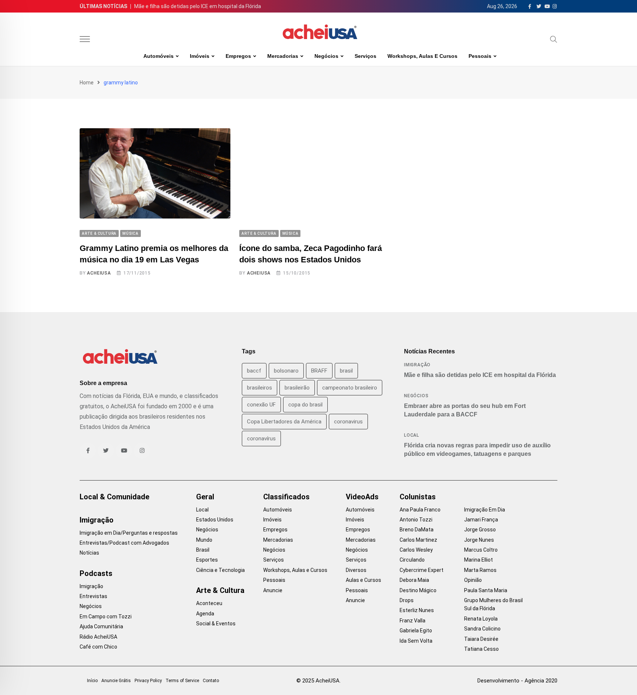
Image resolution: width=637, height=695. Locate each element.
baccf (254, 370)
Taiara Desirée (481, 639)
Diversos (356, 570)
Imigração (417, 364)
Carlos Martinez (418, 540)
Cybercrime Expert (421, 570)
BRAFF (319, 370)
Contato (211, 680)
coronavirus (348, 421)
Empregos (238, 56)
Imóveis (199, 56)
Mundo (204, 540)
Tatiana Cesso (481, 649)
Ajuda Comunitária (101, 626)
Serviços (365, 56)
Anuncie (272, 590)
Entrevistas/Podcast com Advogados (124, 543)
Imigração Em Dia (484, 510)
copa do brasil (305, 404)
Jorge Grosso (480, 529)
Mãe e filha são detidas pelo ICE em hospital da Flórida (197, 6)
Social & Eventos (216, 623)
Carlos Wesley (416, 550)
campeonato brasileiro (349, 387)
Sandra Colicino (482, 629)
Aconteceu (209, 603)
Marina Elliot (478, 560)
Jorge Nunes (479, 540)
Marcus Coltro (481, 550)
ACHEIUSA (99, 273)
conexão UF (261, 404)
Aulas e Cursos (363, 580)
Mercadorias (282, 56)
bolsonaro (286, 370)
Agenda (205, 614)
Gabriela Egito (416, 630)
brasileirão (297, 387)
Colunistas (418, 496)
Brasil (202, 550)
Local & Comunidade (114, 496)
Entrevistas (93, 596)
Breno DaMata (417, 529)
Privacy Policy (148, 680)
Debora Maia (414, 580)
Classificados (286, 496)
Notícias (89, 553)
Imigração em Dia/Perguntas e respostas (129, 533)
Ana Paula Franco (420, 510)
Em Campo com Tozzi (106, 616)
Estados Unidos (214, 520)
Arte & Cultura (220, 590)
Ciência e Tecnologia (220, 570)
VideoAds (362, 496)
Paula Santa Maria (485, 590)
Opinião (473, 580)
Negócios (326, 56)
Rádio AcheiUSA (98, 637)
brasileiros (259, 387)
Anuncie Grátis (116, 680)
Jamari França (481, 520)
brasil (346, 370)
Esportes (207, 560)
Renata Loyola (481, 619)
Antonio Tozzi (416, 520)
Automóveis (158, 56)
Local (411, 435)
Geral (205, 496)
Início (92, 680)
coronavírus (261, 438)
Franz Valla (412, 621)
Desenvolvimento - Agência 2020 (517, 680)
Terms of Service (182, 680)
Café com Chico (98, 647)
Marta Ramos (480, 570)
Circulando (412, 560)
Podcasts (96, 573)
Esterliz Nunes (417, 610)
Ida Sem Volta (416, 641)
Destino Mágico (418, 590)
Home (87, 82)
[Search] (553, 39)
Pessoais (480, 56)
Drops (407, 600)
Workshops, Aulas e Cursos (422, 56)
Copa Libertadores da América (284, 421)
